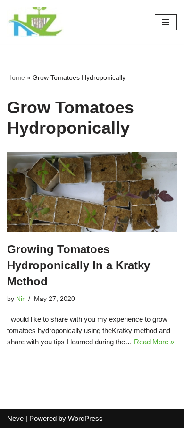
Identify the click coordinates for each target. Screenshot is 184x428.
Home (16, 77)
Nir (20, 298)
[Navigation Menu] (166, 22)
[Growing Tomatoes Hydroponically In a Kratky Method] (92, 192)
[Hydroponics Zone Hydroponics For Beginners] (35, 22)
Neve (15, 418)
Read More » (154, 342)
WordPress (85, 418)
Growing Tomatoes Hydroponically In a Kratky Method (78, 265)
